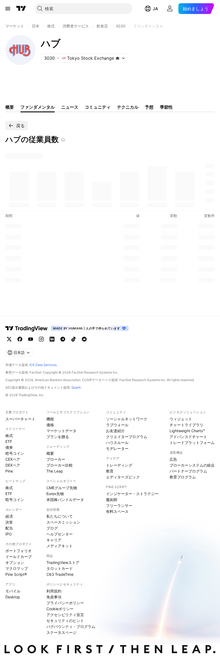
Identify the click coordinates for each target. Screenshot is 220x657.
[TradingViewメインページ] (26, 328)
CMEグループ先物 (61, 487)
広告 (173, 459)
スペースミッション (63, 522)
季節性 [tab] (166, 107)
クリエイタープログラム (126, 436)
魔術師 (111, 499)
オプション (14, 562)
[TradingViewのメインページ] (21, 8)
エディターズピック (123, 477)
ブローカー (55, 459)
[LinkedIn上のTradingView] (52, 339)
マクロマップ (16, 568)
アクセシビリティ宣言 (65, 614)
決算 (9, 522)
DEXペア (12, 465)
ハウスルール (117, 442)
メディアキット (59, 546)
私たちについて (59, 516)
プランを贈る (57, 436)
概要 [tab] (9, 107)
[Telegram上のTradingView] (63, 339)
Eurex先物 (55, 493)
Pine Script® (16, 574)
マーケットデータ (61, 430)
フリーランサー (119, 505)
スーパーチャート (20, 419)
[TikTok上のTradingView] (73, 339)
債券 (9, 447)
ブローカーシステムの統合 (192, 465)
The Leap (54, 471)
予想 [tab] (149, 107)
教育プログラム (183, 477)
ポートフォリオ (18, 550)
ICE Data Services (43, 365)
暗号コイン (14, 453)
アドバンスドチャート (188, 436)
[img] (117, 58)
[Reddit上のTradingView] (84, 339)
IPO (8, 534)
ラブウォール (117, 424)
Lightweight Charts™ (187, 430)
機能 (50, 419)
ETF (8, 441)
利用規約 (53, 591)
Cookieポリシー (60, 608)
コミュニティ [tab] (98, 107)
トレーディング (119, 465)
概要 (50, 453)
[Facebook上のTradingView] (20, 339)
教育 (109, 471)
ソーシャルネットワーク (126, 419)
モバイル (12, 591)
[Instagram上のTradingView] (41, 339)
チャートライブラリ (186, 424)
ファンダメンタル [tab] (37, 107)
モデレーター (117, 448)
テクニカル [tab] (127, 107)
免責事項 (53, 597)
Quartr (76, 387)
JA (155, 8)
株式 (9, 435)
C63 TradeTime (60, 574)
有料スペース (117, 511)
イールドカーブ (18, 556)
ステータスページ (61, 632)
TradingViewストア (62, 562)
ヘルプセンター (59, 534)
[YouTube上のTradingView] (30, 339)
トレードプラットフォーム (192, 442)
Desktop (12, 597)
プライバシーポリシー (65, 603)
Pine (9, 471)
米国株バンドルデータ (65, 499)
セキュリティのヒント (65, 620)
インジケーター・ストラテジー (132, 493)
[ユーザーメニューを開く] (169, 8)
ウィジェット (181, 419)
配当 (9, 528)
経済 (9, 516)
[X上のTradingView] (9, 339)
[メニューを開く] (7, 8)
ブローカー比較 (59, 465)
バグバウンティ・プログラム (70, 626)
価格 (50, 424)
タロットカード (59, 568)
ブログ (52, 528)
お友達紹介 (115, 430)
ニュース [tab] (69, 107)
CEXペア (12, 459)
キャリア (53, 540)
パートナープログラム (188, 471)
